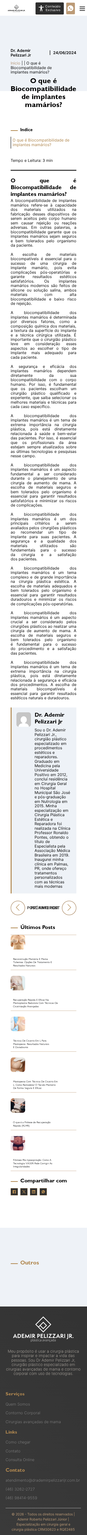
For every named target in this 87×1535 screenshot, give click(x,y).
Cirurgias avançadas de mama (33, 1422)
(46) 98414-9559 (21, 1498)
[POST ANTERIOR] (18, 908)
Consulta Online (20, 1459)
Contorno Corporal (23, 1413)
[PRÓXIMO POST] (69, 908)
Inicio (15, 63)
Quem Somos (18, 1404)
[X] (24, 1191)
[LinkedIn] (33, 1191)
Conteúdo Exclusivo (53, 8)
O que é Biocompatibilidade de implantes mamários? (41, 142)
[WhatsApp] (43, 1191)
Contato (13, 1451)
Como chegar (18, 1442)
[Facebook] (14, 1191)
